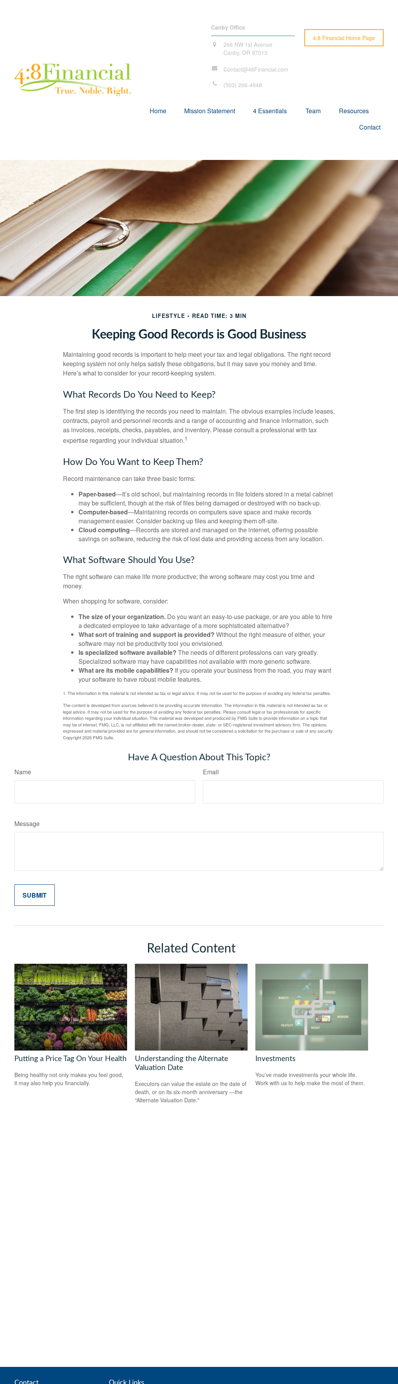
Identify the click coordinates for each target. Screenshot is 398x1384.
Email (211, 771)
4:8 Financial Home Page (344, 38)
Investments (275, 1059)
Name (22, 771)
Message (27, 823)
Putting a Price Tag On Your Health (70, 1059)
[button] (158, 110)
